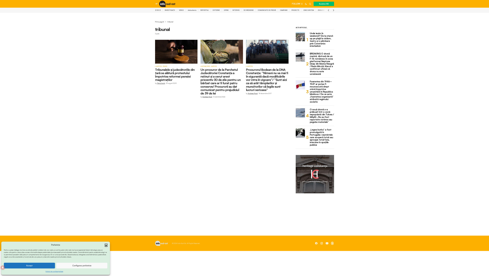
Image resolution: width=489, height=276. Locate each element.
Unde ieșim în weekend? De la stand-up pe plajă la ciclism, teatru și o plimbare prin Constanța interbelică (322, 39)
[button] (106, 245)
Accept (29, 265)
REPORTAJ (204, 10)
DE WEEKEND (249, 10)
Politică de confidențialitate (54, 271)
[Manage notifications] (3, 268)
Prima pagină (159, 22)
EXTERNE (216, 10)
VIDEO (181, 10)
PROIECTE (295, 10)
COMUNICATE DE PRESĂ (267, 10)
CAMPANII (283, 10)
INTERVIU (236, 10)
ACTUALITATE (205, 66)
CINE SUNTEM (308, 10)
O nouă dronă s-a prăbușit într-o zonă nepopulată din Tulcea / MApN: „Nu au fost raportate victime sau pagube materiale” (322, 115)
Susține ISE (324, 4)
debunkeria (192, 10)
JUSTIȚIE (159, 66)
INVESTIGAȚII (170, 10)
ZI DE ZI (158, 10)
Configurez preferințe (81, 265)
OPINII (226, 10)
